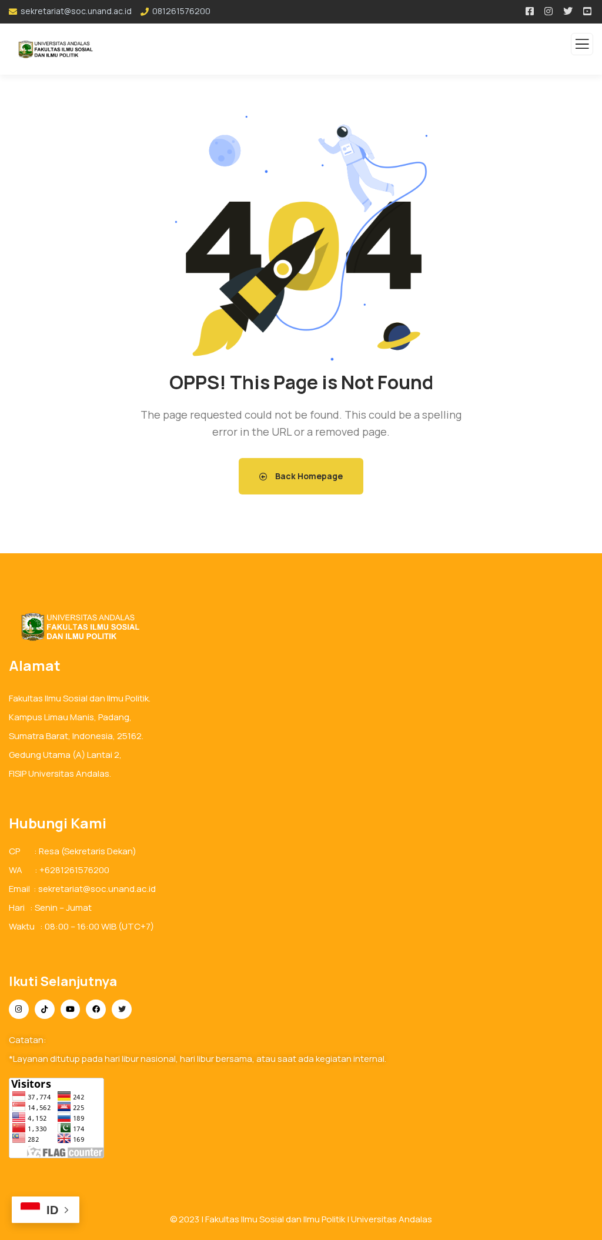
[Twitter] (122, 1010)
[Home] (76, 626)
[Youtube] (71, 1010)
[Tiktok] (45, 1010)
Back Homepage (308, 476)
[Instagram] (19, 1010)
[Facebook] (96, 1010)
